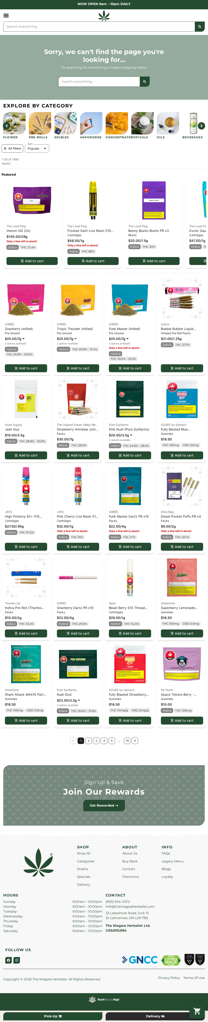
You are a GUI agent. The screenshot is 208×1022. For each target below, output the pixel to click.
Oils (161, 137)
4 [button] (104, 740)
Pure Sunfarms (118, 424)
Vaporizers (91, 137)
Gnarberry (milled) (19, 329)
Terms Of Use (194, 978)
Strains (82, 869)
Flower (10, 137)
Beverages (192, 137)
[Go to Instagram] (16, 960)
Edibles (61, 137)
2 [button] (88, 740)
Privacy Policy (169, 978)
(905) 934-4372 (118, 902)
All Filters (14, 148)
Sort (30, 144)
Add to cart (34, 261)
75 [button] (127, 740)
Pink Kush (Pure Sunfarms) (129, 429)
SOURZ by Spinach (173, 424)
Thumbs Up (12, 603)
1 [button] (81, 740)
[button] (6, 15)
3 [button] (96, 740)
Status (165, 324)
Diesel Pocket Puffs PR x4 (181, 516)
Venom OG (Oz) (18, 231)
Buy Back (130, 861)
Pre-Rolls (38, 137)
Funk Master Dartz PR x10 (129, 516)
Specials (83, 877)
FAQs (166, 853)
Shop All (83, 853)
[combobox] (99, 26)
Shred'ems (168, 603)
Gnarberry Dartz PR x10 (75, 608)
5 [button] (112, 740)
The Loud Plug (16, 226)
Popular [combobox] (33, 148)
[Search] (200, 26)
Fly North (167, 690)
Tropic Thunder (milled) (75, 329)
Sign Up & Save (104, 782)
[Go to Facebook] (8, 960)
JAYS (8, 512)
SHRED (9, 324)
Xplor (112, 603)
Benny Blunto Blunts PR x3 (148, 231)
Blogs (166, 869)
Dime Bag (167, 512)
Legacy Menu (173, 861)
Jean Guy (12, 429)
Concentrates (119, 137)
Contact (128, 869)
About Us (130, 853)
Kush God (64, 694)
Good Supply (13, 424)
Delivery (83, 885)
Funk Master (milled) (124, 329)
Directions (130, 877)
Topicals (139, 137)
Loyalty (167, 877)
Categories (85, 861)
